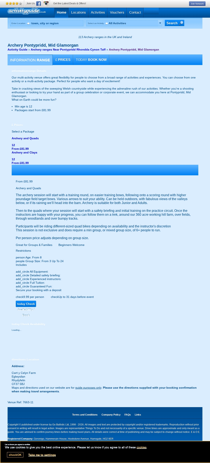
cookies (141, 447)
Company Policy (111, 414)
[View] (160, 23)
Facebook (38, 3)
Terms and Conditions (85, 414)
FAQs (127, 414)
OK (15, 454)
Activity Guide (17, 49)
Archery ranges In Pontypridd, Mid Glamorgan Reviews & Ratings (46, 12)
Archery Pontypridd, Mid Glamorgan (134, 49)
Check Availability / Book (26, 304)
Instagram (46, 3)
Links (138, 414)
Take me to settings (42, 454)
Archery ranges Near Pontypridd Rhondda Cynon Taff (68, 49)
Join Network (197, 3)
